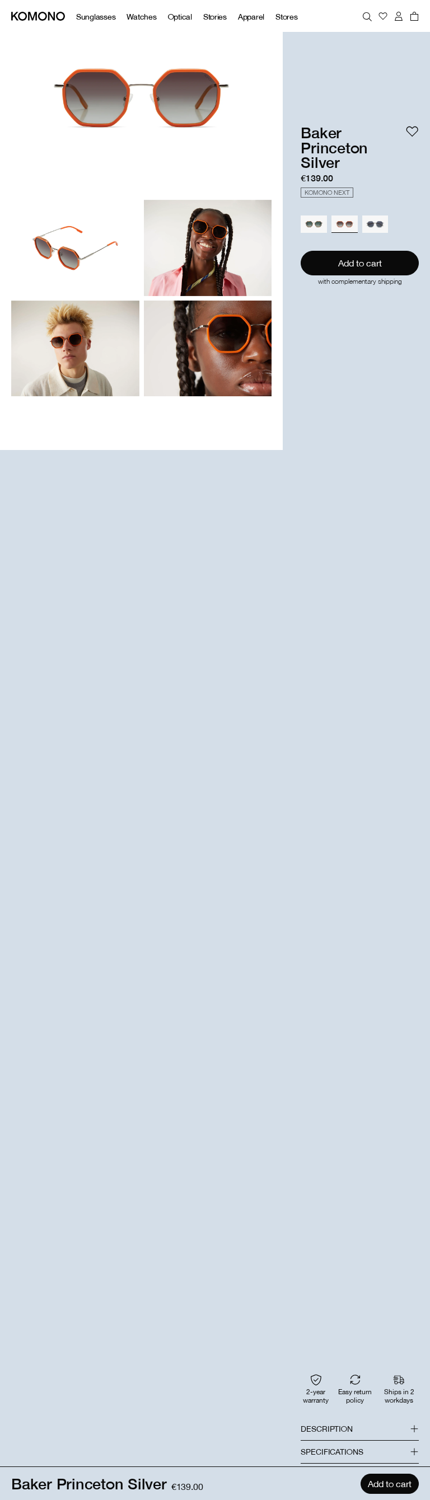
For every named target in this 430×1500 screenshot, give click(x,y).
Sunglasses (95, 16)
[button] (360, 1429)
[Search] (367, 16)
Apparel (251, 16)
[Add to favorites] (412, 131)
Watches (141, 16)
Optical (180, 16)
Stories (215, 16)
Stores (286, 16)
